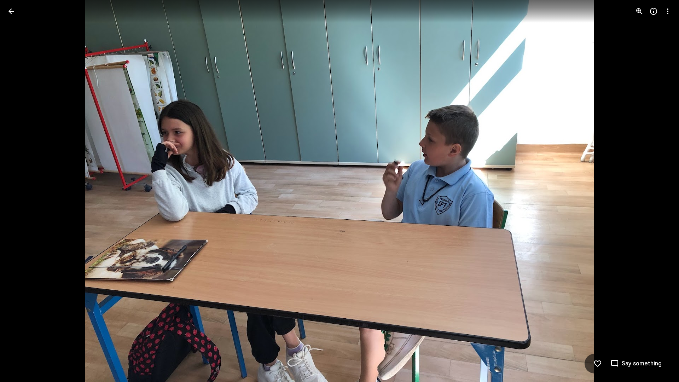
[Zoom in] (639, 11)
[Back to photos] (11, 11)
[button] (20, 191)
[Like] (597, 363)
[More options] (668, 11)
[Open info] (653, 11)
